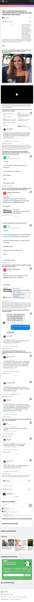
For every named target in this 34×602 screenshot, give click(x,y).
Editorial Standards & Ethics (5, 599)
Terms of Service (17, 599)
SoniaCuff (9, 416)
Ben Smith (5, 514)
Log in (32, 1)
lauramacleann (9, 143)
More (23, 3)
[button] (29, 536)
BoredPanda (5, 1)
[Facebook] (1, 594)
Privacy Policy (12, 599)
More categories (7, 571)
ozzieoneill (9, 452)
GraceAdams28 (10, 396)
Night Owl (5, 511)
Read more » (17, 496)
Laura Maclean (9, 84)
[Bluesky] (7, 594)
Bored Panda (4, 592)
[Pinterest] (4, 594)
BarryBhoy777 (9, 436)
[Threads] (9, 594)
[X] (6, 594)
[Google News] (12, 594)
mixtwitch (9, 473)
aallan (8, 373)
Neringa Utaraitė (6, 17)
